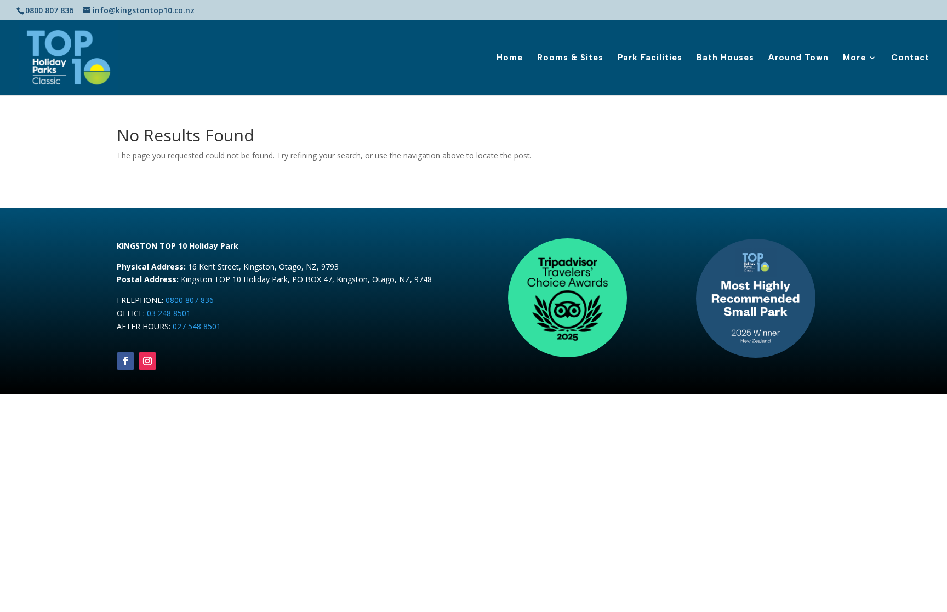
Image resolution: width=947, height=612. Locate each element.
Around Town (798, 58)
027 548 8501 (197, 326)
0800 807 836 (190, 300)
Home (510, 58)
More (854, 58)
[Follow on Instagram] (147, 361)
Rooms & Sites (570, 58)
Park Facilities (650, 58)
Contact (910, 58)
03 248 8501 (169, 313)
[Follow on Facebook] (125, 361)
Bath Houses (725, 58)
